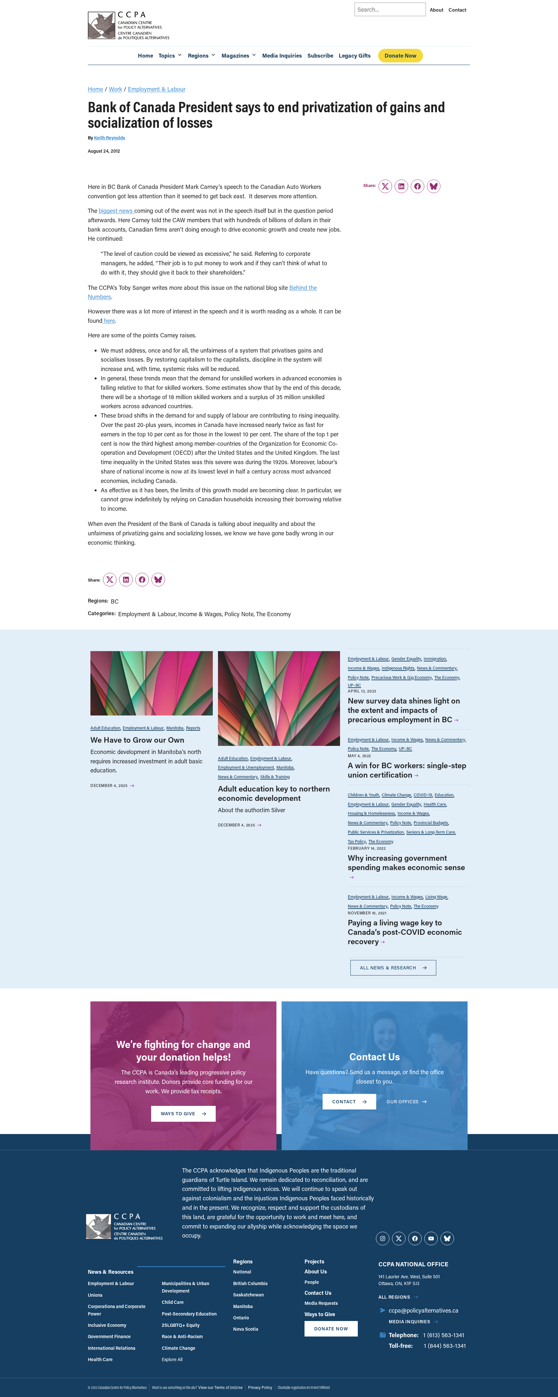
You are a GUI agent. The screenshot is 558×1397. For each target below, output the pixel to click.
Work (115, 89)
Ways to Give (320, 1314)
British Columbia (250, 1283)
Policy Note (238, 614)
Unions (95, 1295)
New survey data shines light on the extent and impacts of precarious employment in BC (404, 709)
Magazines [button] (235, 55)
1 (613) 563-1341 (443, 1335)
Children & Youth (363, 794)
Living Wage (436, 896)
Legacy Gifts (355, 55)
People (312, 1282)
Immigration (435, 658)
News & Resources (110, 1271)
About (436, 9)
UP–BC (354, 685)
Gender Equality (406, 658)
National (242, 1272)
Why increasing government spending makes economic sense (406, 862)
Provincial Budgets (431, 822)
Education (444, 794)
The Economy (273, 614)
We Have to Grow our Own (137, 740)
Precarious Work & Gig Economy (401, 677)
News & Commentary (238, 776)
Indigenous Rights (398, 668)
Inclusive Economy (107, 1325)
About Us (316, 1271)
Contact (457, 9)
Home (145, 55)
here (108, 320)
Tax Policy (357, 841)
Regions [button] (198, 55)
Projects (314, 1261)
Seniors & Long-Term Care (430, 832)
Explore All (172, 1359)
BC (115, 601)
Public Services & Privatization (376, 832)
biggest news (116, 210)
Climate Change (396, 794)
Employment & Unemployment (246, 767)
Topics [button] (167, 55)
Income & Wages (200, 614)
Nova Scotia (245, 1329)
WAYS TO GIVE (178, 1113)
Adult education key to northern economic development (274, 793)
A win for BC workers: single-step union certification (407, 770)
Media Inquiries (282, 55)
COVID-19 (423, 794)
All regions (394, 1297)
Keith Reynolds (109, 138)
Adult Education (105, 727)
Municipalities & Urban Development (185, 1286)
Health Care (435, 804)
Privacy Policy (260, 1387)
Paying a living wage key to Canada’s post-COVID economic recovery (405, 931)
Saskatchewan (248, 1295)
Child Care (173, 1302)
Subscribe (320, 55)
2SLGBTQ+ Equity (181, 1325)
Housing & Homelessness (371, 813)
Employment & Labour (156, 89)
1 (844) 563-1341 (445, 1345)
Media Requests (321, 1303)
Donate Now (401, 55)
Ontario (241, 1318)
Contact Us (318, 1292)
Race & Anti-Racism (182, 1336)
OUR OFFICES (403, 1101)
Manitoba (174, 727)
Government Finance (109, 1336)
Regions (243, 1261)
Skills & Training (275, 776)
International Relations (111, 1348)
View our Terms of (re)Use (220, 1387)
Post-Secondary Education (189, 1314)
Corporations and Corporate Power (117, 1309)
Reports (193, 727)
